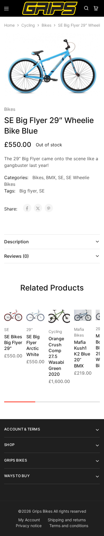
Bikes (46, 25)
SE (61, 177)
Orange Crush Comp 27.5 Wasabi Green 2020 (56, 356)
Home (9, 25)
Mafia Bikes (79, 332)
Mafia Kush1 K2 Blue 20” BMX (82, 354)
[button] (66, 316)
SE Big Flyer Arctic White (33, 345)
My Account (29, 519)
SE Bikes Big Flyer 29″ (13, 342)
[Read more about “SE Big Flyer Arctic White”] (40, 316)
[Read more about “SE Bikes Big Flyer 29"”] (18, 316)
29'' (29, 329)
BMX (50, 177)
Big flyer (28, 191)
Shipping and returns (67, 519)
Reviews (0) (16, 256)
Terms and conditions (68, 525)
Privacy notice (29, 525)
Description (16, 241)
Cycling (28, 25)
